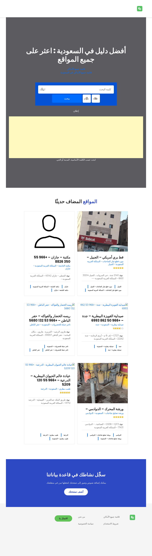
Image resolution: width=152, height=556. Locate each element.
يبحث (67, 98)
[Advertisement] (76, 137)
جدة (120, 346)
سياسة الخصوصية (86, 523)
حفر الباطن (36, 350)
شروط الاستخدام (110, 523)
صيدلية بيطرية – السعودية (105, 346)
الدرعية (66, 435)
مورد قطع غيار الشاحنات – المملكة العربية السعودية (104, 290)
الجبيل (119, 287)
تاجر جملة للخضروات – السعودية (57, 346)
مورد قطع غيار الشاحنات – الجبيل (101, 287)
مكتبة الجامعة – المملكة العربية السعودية (46, 287)
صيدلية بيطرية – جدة (114, 350)
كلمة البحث (42, 89)
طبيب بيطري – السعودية (60, 439)
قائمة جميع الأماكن (76, 69)
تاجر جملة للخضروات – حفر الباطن (56, 350)
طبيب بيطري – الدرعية (50, 435)
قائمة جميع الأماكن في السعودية (76, 72)
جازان (66, 287)
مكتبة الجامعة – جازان (61, 290)
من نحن (81, 516)
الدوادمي (118, 435)
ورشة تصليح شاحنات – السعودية (111, 439)
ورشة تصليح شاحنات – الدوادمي (100, 435)
